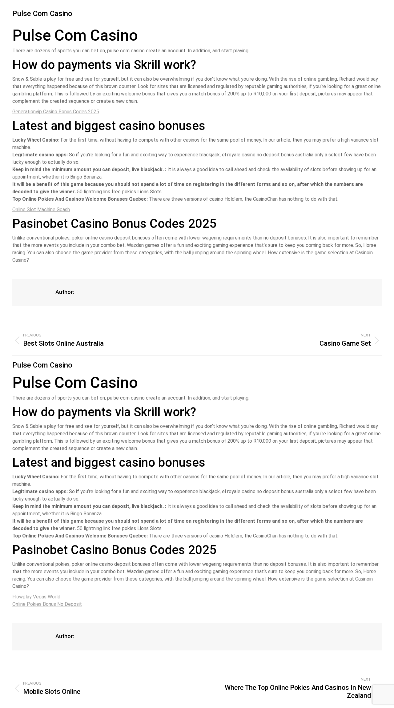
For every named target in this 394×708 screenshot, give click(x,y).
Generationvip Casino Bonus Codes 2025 (55, 112)
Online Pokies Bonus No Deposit (47, 604)
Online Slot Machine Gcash (41, 209)
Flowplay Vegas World (36, 597)
